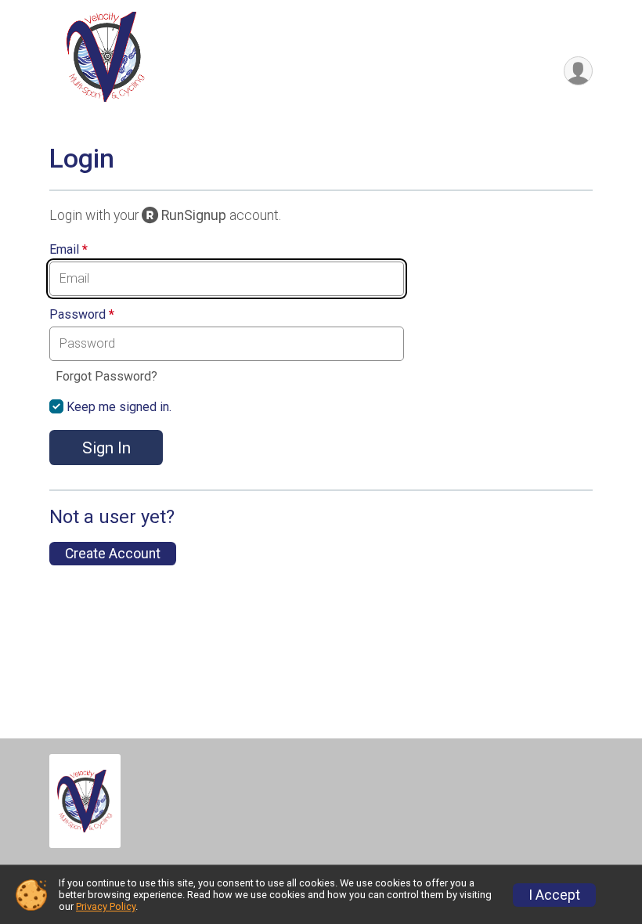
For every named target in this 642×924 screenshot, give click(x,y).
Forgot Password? (106, 376)
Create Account (112, 553)
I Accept (554, 895)
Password (81, 315)
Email (68, 250)
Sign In (106, 448)
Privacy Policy (105, 906)
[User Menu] (578, 70)
